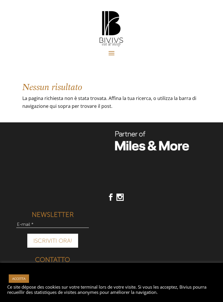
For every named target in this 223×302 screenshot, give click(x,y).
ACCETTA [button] (19, 278)
